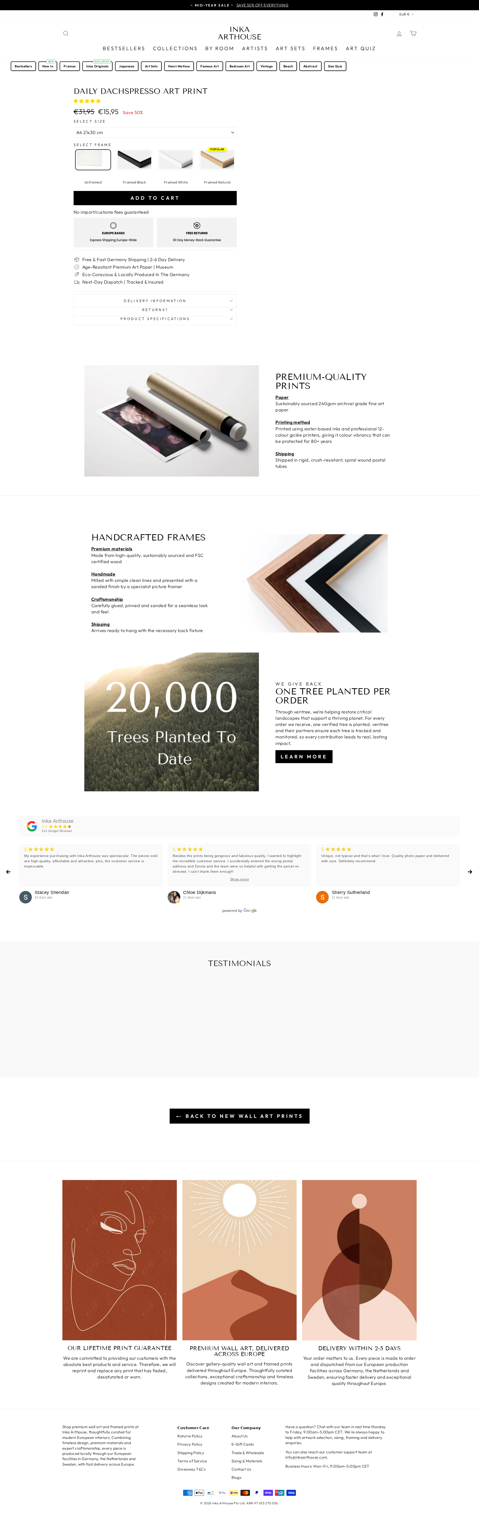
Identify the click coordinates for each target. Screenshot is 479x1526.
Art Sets (291, 48)
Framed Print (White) (175, 160)
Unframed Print (93, 160)
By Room (220, 48)
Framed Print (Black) (134, 160)
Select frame (93, 145)
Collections (175, 48)
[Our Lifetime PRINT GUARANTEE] (119, 1260)
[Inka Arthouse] (32, 826)
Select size (90, 121)
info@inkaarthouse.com (306, 1457)
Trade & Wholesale (248, 1452)
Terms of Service (192, 1461)
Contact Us (241, 1469)
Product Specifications (155, 319)
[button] (88, 101)
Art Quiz (361, 48)
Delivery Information (155, 301)
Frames (325, 48)
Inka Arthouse (239, 33)
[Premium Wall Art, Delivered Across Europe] (239, 1260)
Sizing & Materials (247, 1461)
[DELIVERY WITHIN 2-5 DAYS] (359, 1260)
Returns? (155, 310)
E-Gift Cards (243, 1444)
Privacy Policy (189, 1444)
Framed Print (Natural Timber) (217, 160)
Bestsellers (124, 48)
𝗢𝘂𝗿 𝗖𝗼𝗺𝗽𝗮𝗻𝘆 (246, 1427)
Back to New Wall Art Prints (243, 1116)
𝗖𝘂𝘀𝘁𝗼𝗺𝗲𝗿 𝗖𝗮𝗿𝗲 (193, 1427)
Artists (255, 48)
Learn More (304, 756)
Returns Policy (189, 1436)
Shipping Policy (190, 1452)
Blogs (236, 1477)
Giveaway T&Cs (191, 1469)
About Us (240, 1436)
